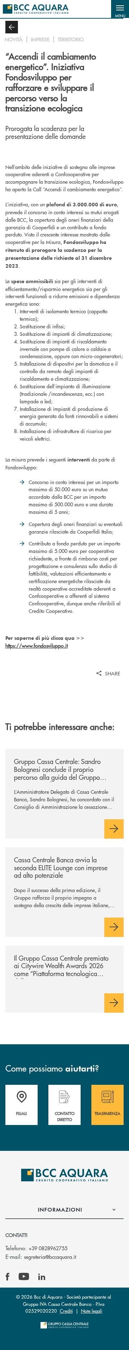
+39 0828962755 (48, 1248)
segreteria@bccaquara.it (50, 1256)
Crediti (66, 1310)
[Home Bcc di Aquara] (35, 9)
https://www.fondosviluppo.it (36, 645)
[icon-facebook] (7, 1277)
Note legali (91, 1310)
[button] (120, 9)
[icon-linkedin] (42, 1277)
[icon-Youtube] (23, 1277)
